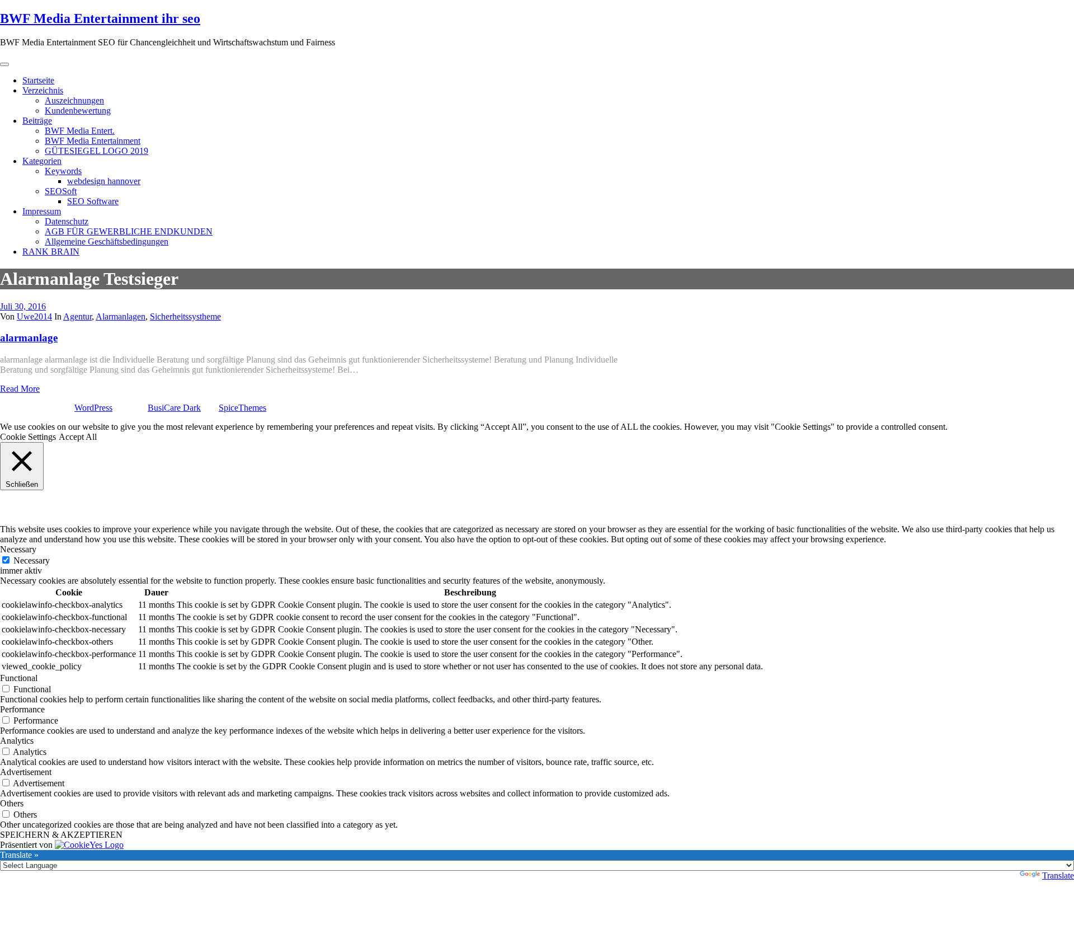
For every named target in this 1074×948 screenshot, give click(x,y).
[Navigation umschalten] (4, 64)
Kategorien (42, 161)
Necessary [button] (18, 549)
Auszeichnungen (74, 100)
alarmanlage (29, 338)
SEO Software (93, 201)
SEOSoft (61, 191)
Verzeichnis (42, 90)
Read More (20, 388)
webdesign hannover (103, 181)
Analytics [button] (17, 740)
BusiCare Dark (174, 407)
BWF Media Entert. (80, 130)
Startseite (38, 80)
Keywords (63, 171)
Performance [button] (22, 709)
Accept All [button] (78, 437)
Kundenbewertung (78, 110)
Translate (1058, 875)
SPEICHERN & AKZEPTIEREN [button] (61, 834)
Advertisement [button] (25, 772)
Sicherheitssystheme (185, 316)
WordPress (93, 407)
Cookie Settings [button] (28, 437)
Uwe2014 (34, 316)
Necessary (31, 560)
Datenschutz (66, 221)
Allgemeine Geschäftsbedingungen (106, 241)
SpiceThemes (242, 407)
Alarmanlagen (120, 316)
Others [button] (11, 803)
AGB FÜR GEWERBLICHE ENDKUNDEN (129, 231)
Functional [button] (18, 678)
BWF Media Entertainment (92, 141)
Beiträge (37, 120)
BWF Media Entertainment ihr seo (100, 18)
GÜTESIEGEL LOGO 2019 (96, 151)
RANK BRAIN (50, 251)
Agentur (77, 316)
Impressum (41, 211)
